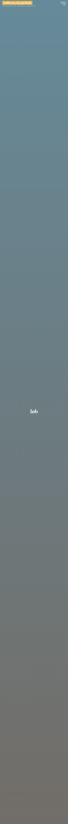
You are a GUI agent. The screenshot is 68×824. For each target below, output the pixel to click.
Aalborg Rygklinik (17, 3)
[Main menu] (63, 3)
